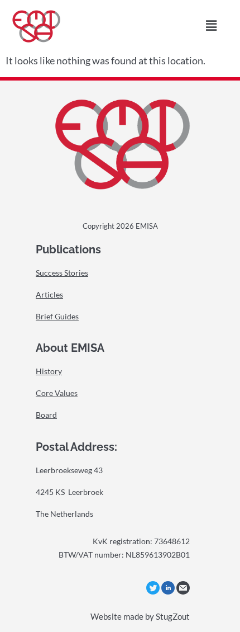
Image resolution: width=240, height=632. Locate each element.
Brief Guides (57, 316)
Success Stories (62, 272)
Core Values (57, 393)
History (49, 371)
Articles (49, 294)
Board (46, 414)
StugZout (173, 616)
